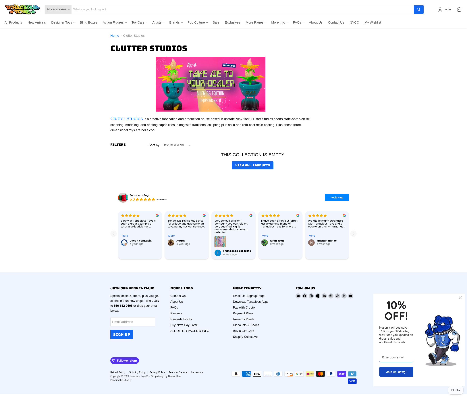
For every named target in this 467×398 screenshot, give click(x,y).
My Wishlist (372, 22)
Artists (157, 22)
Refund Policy (117, 372)
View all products (252, 165)
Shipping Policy (137, 372)
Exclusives (232, 22)
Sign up (121, 334)
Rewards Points (181, 319)
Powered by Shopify (121, 380)
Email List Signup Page (249, 296)
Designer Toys (62, 22)
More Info (278, 22)
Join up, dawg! (396, 372)
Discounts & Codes (246, 325)
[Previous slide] (113, 233)
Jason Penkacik (141, 240)
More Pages (255, 22)
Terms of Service (178, 372)
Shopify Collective (245, 336)
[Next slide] (353, 233)
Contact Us (336, 22)
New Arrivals (37, 22)
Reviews (176, 313)
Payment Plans (243, 313)
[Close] (460, 298)
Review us (337, 197)
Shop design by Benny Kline (166, 376)
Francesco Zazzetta (237, 251)
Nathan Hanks (327, 240)
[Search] (419, 9)
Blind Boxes (88, 22)
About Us (316, 22)
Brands (175, 22)
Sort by (154, 145)
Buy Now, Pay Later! (184, 325)
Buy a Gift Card (243, 331)
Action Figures (114, 22)
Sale (216, 22)
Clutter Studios (126, 118)
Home (114, 35)
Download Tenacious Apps (251, 301)
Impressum (197, 372)
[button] (445, 9)
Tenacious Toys (140, 195)
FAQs (297, 22)
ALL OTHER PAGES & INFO (189, 331)
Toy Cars (138, 22)
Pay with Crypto (244, 307)
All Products (13, 22)
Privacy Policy (157, 372)
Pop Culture (197, 22)
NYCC (354, 22)
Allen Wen (277, 240)
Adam (180, 240)
